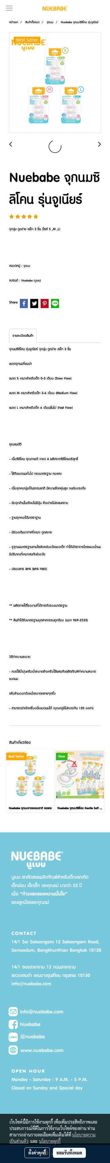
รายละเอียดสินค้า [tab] (23, 336)
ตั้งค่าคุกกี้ (37, 1152)
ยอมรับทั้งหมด (69, 1152)
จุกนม (27, 265)
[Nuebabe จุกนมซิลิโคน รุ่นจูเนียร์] (55, 82)
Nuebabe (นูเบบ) (31, 280)
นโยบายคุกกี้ (50, 1141)
